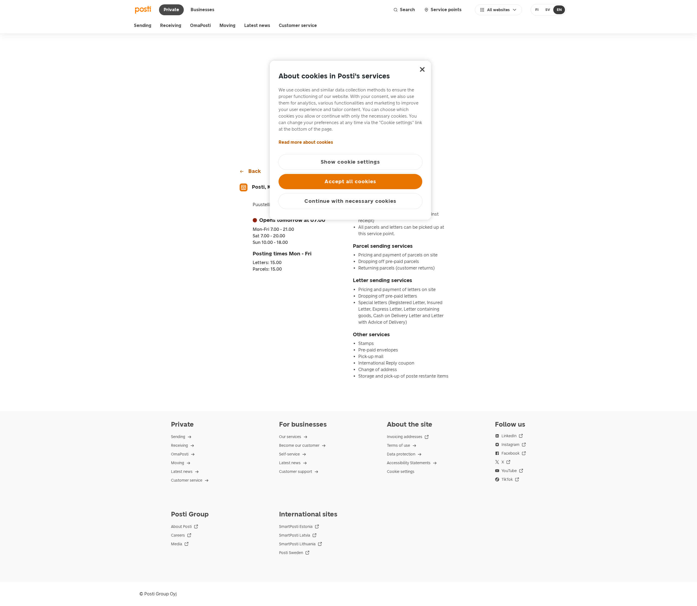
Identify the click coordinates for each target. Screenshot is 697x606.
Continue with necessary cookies (350, 201)
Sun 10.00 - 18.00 (270, 242)
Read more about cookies (306, 142)
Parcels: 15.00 (267, 269)
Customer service (298, 25)
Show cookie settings (350, 162)
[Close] (422, 69)
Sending (142, 25)
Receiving (170, 25)
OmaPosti (200, 25)
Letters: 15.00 (267, 263)
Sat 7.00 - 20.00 (269, 236)
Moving (227, 25)
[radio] (537, 9)
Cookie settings (400, 471)
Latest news (257, 25)
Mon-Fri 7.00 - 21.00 (273, 229)
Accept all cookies (350, 181)
